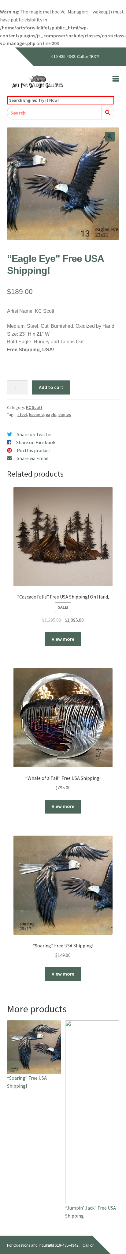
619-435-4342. (67, 1245)
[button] (110, 137)
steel (22, 414)
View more (63, 639)
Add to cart (51, 387)
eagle (51, 414)
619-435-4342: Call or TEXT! (75, 57)
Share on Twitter (34, 434)
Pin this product (33, 450)
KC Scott (34, 407)
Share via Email (33, 458)
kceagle (36, 414)
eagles (64, 414)
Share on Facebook (35, 442)
